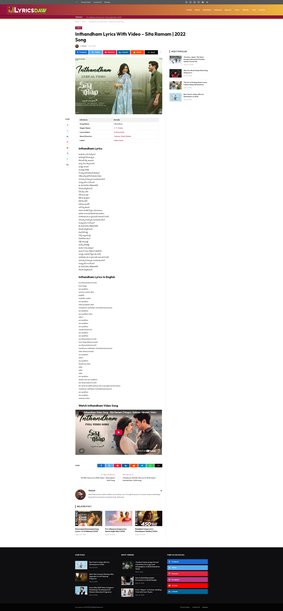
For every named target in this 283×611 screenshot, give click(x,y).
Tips (254, 10)
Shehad (84, 46)
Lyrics (262, 10)
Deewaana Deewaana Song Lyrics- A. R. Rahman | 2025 (87, 530)
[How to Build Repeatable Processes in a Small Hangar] (127, 580)
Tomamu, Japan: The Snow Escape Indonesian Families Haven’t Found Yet (194, 59)
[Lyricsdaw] (27, 9)
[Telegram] (67, 153)
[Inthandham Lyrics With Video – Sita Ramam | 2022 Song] (118, 85)
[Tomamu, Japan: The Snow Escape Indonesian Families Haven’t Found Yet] (175, 60)
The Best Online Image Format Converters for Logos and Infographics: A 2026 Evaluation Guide (147, 565)
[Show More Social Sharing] (161, 52)
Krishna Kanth (119, 132)
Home (189, 10)
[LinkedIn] (67, 136)
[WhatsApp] (67, 159)
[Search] (207, 2)
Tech (236, 10)
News (197, 10)
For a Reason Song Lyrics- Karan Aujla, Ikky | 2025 (103, 17)
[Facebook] (67, 125)
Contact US (97, 2)
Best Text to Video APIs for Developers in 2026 (194, 95)
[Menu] (77, 2)
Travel (245, 10)
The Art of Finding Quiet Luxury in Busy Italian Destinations (195, 83)
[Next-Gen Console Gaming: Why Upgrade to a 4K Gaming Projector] (81, 577)
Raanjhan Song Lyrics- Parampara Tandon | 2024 (146, 530)
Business (207, 10)
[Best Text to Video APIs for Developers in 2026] (175, 97)
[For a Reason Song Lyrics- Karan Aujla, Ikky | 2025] (118, 518)
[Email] (67, 164)
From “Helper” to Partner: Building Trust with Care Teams (148, 591)
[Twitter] (67, 131)
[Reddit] (67, 147)
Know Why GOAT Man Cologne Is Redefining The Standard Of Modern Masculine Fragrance (101, 590)
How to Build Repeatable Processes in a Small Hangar (146, 579)
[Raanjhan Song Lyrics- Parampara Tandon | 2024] (148, 518)
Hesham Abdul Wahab (122, 136)
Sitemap (107, 2)
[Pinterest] (67, 142)
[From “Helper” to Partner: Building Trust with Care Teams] (127, 592)
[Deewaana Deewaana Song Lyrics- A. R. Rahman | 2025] (88, 518)
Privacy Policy (86, 2)
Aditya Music (118, 140)
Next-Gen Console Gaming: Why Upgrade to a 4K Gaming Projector (101, 576)
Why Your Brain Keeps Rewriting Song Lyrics (196, 71)
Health (228, 10)
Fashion (218, 10)
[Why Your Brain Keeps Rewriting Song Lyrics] (175, 73)
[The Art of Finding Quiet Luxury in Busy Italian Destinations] (175, 85)
